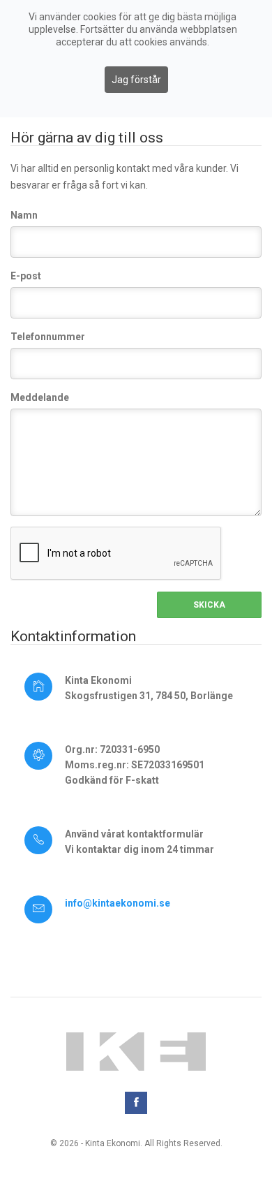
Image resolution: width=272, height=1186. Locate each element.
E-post (25, 275)
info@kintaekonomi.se (117, 903)
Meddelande (39, 397)
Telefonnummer (47, 336)
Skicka (209, 605)
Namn (24, 215)
